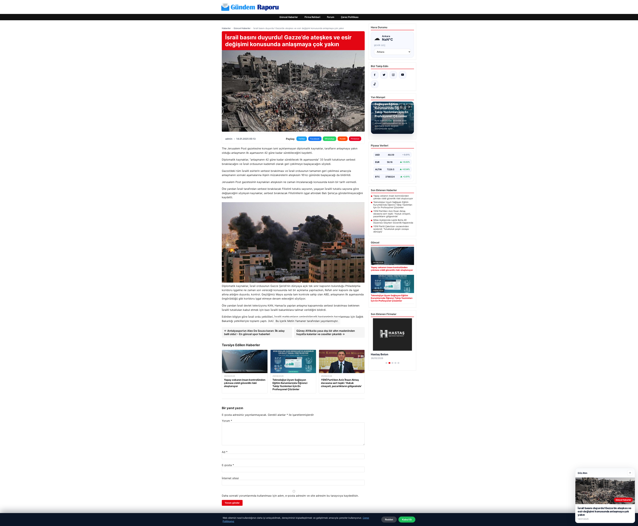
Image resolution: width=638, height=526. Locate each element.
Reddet (389, 519)
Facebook (314, 138)
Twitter (301, 138)
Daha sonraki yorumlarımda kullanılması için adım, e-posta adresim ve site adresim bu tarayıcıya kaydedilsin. (290, 495)
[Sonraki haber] (408, 107)
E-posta (228, 465)
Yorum (227, 420)
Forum (330, 17)
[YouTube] (402, 75)
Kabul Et (407, 519)
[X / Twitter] (384, 75)
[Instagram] (393, 75)
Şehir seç (380, 45)
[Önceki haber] (401, 107)
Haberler (226, 28)
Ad (224, 452)
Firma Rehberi (312, 17)
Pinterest (355, 138)
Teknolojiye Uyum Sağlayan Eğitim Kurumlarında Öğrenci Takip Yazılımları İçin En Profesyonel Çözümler (392, 205)
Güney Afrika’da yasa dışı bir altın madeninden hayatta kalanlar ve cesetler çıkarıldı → (325, 332)
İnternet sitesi (230, 478)
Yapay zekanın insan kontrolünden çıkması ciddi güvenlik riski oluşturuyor (393, 197)
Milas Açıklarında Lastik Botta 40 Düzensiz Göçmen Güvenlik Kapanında (393, 221)
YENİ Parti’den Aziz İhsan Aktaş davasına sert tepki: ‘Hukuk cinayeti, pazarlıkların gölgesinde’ (392, 214)
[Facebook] (374, 75)
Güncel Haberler (288, 17)
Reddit (343, 138)
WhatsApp (329, 138)
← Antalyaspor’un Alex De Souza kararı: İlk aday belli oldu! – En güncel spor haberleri (254, 332)
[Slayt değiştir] (386, 363)
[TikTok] (374, 84)
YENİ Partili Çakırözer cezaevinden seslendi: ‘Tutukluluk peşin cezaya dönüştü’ (391, 229)
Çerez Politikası (350, 17)
